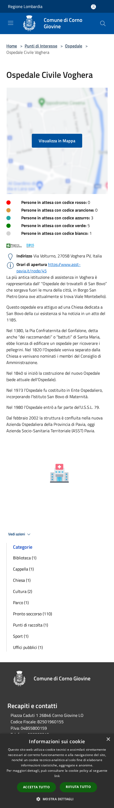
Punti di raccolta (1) (30, 625)
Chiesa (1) (21, 580)
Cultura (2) (22, 591)
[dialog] (57, 771)
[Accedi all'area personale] (93, 7)
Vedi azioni (17, 534)
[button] (56, 799)
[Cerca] (103, 23)
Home (11, 46)
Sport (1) (20, 636)
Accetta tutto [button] (36, 787)
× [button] (108, 739)
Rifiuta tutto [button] (78, 787)
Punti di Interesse (41, 46)
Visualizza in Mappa (57, 141)
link (57, 776)
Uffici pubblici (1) (28, 647)
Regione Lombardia (25, 6)
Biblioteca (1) (24, 558)
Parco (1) (21, 602)
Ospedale (73, 46)
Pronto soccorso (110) (32, 614)
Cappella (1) (23, 569)
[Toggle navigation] (10, 23)
